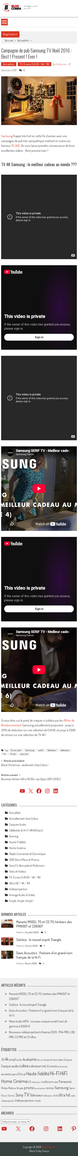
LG (29, 1082)
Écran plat (16, 750)
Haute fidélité (37, 1073)
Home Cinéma (17, 848)
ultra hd (24, 754)
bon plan (58, 1059)
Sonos (11, 1095)
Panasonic (65, 1081)
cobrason (35, 1066)
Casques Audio (17, 824)
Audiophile (30, 1059)
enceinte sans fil (10, 1074)
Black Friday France (39, 1151)
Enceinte (52, 1066)
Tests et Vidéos (17, 871)
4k (7, 1059)
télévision (65, 750)
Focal (23, 1074)
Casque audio (10, 1066)
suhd (40, 750)
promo (29, 1087)
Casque (68, 1059)
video (73, 1095)
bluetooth (48, 1059)
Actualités (23, 40)
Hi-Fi (54, 1073)
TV (4, 754)
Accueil (9, 40)
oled (56, 1082)
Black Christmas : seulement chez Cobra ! (24, 765)
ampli (12, 1059)
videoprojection (7, 1100)
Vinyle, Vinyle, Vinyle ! (21, 901)
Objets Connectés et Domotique (27, 854)
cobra (23, 1065)
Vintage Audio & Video (22, 895)
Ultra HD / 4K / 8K (19, 883)
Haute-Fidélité (17, 842)
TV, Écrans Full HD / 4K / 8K (34, 64)
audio (19, 1059)
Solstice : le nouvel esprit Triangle (38, 940)
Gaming (13, 836)
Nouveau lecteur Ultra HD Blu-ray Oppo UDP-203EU (31, 779)
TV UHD (15, 146)
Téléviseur (51, 750)
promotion (40, 1088)
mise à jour (36, 1082)
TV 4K (13, 754)
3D (2, 1059)
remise (50, 1088)
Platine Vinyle (15, 1088)
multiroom (47, 1082)
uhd (54, 1095)
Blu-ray (40, 1060)
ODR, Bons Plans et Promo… (25, 860)
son (5, 1095)
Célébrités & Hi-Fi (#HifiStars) (26, 830)
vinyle (37, 1100)
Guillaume (61, 64)
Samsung (7, 136)
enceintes (63, 1066)
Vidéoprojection (18, 889)
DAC (44, 1066)
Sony (19, 1094)
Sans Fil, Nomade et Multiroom (26, 865)
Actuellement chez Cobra (23, 818)
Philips (4, 1088)
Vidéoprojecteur (24, 1100)
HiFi (63, 1073)
